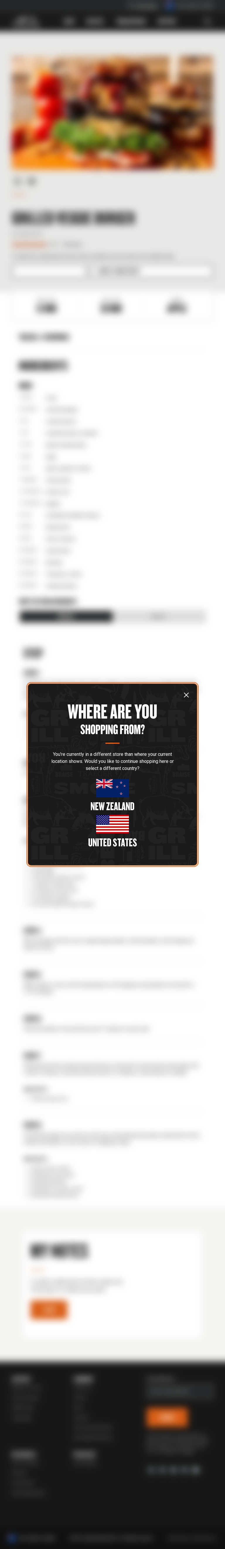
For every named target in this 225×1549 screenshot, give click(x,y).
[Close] (186, 695)
